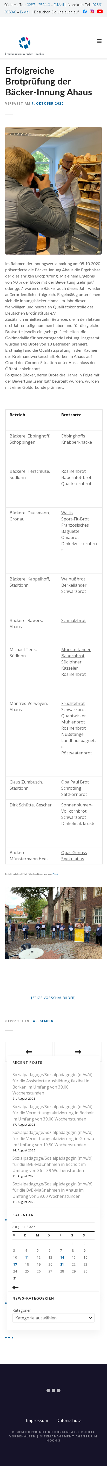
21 (62, 1264)
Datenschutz (68, 1420)
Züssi (55, 874)
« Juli (25, 1287)
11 (27, 1257)
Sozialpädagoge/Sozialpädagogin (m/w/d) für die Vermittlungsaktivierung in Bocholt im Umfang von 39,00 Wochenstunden (53, 1113)
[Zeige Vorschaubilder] (53, 997)
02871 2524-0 (38, 4)
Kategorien (21, 1310)
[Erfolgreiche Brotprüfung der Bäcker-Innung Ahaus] (53, 130)
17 (15, 1264)
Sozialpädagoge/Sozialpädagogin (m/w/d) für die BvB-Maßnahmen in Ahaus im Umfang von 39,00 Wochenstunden (52, 1190)
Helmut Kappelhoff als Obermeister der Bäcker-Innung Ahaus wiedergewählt (28, 1052)
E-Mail (59, 4)
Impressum (37, 1420)
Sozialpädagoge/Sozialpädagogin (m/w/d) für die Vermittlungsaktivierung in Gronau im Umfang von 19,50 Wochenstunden (53, 1139)
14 (62, 1257)
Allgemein (43, 1021)
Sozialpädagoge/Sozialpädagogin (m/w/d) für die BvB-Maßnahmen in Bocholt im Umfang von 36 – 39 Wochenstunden (52, 1164)
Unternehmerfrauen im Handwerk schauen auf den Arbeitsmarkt (78, 1052)
